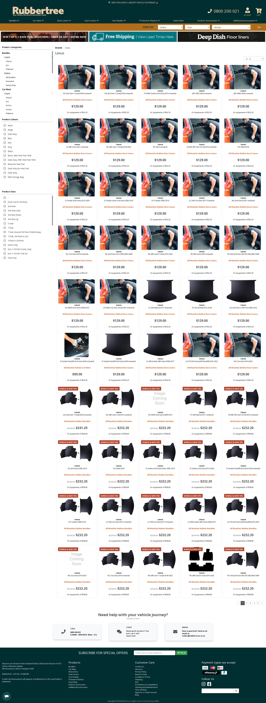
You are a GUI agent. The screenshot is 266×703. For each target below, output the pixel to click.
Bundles (6, 53)
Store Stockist (141, 689)
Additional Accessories (78, 687)
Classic (9, 61)
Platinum (9, 69)
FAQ (136, 682)
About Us (139, 669)
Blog (137, 695)
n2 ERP (156, 701)
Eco (7, 65)
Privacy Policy (140, 671)
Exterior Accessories (77, 684)
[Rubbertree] (61, 11)
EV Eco (8, 105)
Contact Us (139, 666)
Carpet (7, 57)
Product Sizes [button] (9, 191)
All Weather (11, 77)
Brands (58, 47)
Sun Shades (74, 677)
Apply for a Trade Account (146, 692)
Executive (10, 81)
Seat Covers (74, 674)
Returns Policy (141, 674)
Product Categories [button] (12, 47)
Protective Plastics (76, 679)
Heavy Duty (11, 85)
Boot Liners (73, 671)
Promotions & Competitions (146, 684)
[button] (194, 11)
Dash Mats (178, 20)
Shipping (138, 679)
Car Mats (6, 89)
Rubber (7, 73)
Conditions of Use (142, 677)
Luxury (9, 109)
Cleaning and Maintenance (146, 687)
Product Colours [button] (10, 119)
